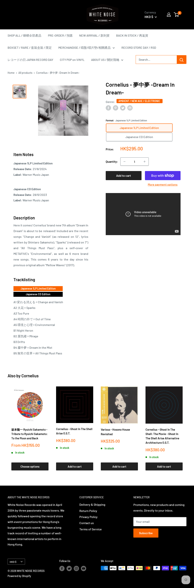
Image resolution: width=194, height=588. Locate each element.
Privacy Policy (88, 517)
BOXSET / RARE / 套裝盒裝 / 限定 (30, 47)
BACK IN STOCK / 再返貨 (132, 35)
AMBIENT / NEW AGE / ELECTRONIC (139, 101)
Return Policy (88, 511)
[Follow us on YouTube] (83, 568)
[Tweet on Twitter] (122, 108)
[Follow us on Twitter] (69, 568)
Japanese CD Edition (38, 294)
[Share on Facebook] (108, 108)
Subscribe (146, 533)
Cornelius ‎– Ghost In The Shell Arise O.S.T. (74, 431)
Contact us (86, 523)
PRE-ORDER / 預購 (60, 35)
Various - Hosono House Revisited (115, 432)
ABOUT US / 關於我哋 (105, 59)
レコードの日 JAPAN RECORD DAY (30, 59)
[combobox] (156, 59)
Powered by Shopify (19, 576)
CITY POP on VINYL (72, 59)
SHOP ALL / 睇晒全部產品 (24, 35)
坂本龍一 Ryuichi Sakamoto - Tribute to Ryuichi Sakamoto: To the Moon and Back (29, 434)
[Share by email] (130, 108)
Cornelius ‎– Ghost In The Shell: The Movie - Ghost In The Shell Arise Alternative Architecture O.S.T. (162, 436)
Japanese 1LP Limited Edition (38, 288)
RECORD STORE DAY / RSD (138, 47)
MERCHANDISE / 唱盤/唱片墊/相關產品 (84, 47)
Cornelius (30, 375)
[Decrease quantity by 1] (124, 162)
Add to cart (123, 175)
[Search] (181, 59)
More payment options (163, 184)
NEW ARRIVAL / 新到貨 (94, 35)
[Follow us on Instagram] (76, 568)
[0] (176, 14)
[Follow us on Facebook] (62, 568)
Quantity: (112, 161)
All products (25, 72)
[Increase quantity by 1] (145, 162)
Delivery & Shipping (92, 504)
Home (11, 72)
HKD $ (13, 561)
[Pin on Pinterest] (115, 108)
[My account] (169, 15)
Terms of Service (90, 529)
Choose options (29, 466)
